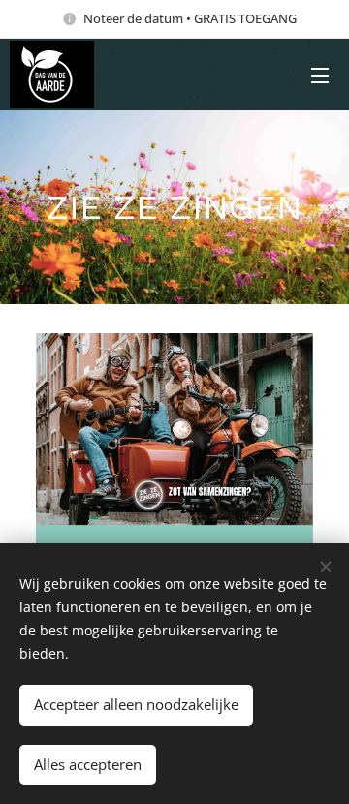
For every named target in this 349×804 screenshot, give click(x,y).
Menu (320, 74)
